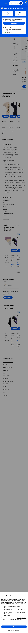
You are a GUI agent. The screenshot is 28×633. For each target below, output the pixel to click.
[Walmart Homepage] (6, 3)
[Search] (20, 3)
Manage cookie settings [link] (13, 630)
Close (14, 626)
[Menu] (2, 3)
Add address (14, 23)
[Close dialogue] (25, 596)
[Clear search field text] (18, 3)
